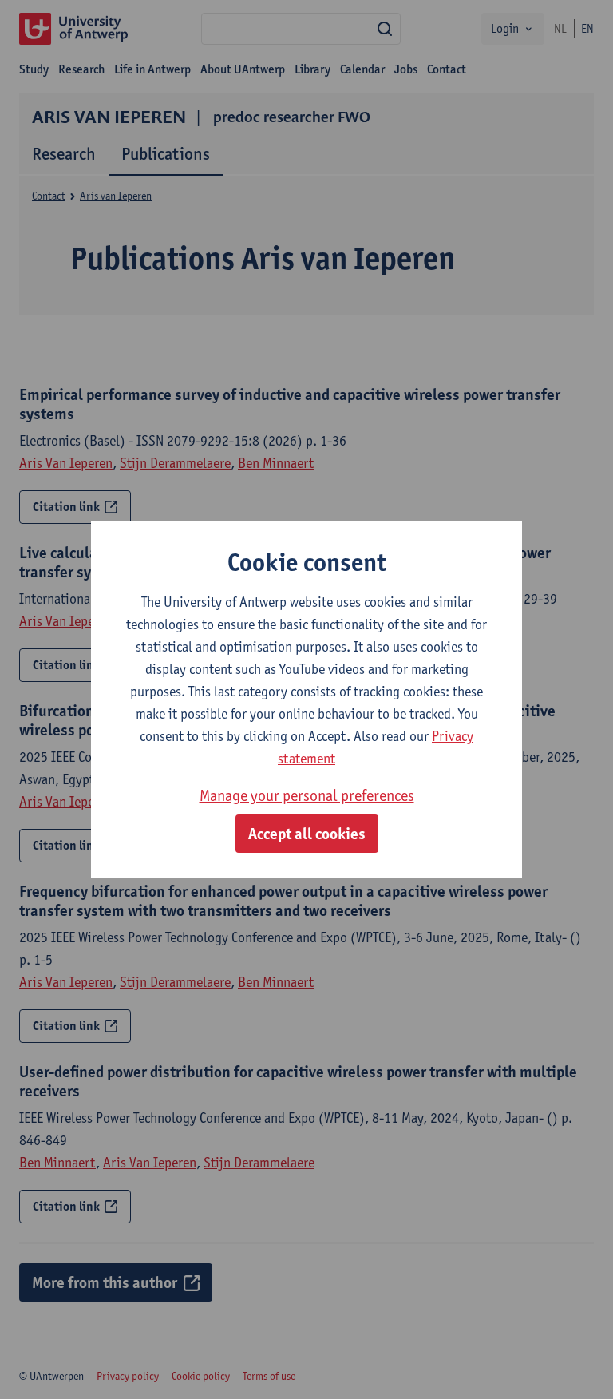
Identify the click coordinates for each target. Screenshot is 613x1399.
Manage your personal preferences (307, 795)
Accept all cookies (307, 833)
